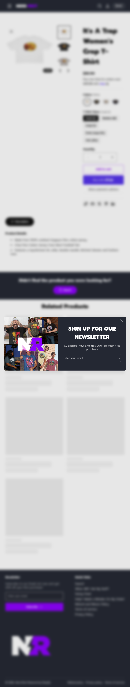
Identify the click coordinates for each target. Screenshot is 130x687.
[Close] (122, 321)
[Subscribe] (117, 358)
